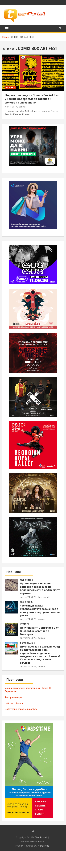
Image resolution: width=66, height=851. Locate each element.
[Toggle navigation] (6, 28)
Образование (27, 643)
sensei (22, 106)
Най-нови (13, 572)
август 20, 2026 (28, 638)
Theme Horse (37, 841)
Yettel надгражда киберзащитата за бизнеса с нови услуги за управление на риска (40, 610)
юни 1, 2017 (11, 106)
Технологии (26, 602)
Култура (10, 87)
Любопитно (26, 580)
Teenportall (44, 597)
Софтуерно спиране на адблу (21, 709)
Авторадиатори (13, 697)
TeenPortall (41, 837)
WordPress (43, 845)
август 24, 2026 (28, 597)
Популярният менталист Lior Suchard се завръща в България (39, 631)
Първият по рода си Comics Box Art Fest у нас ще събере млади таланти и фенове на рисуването (32, 98)
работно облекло (14, 703)
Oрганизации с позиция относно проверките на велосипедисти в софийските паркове (40, 588)
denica (41, 638)
